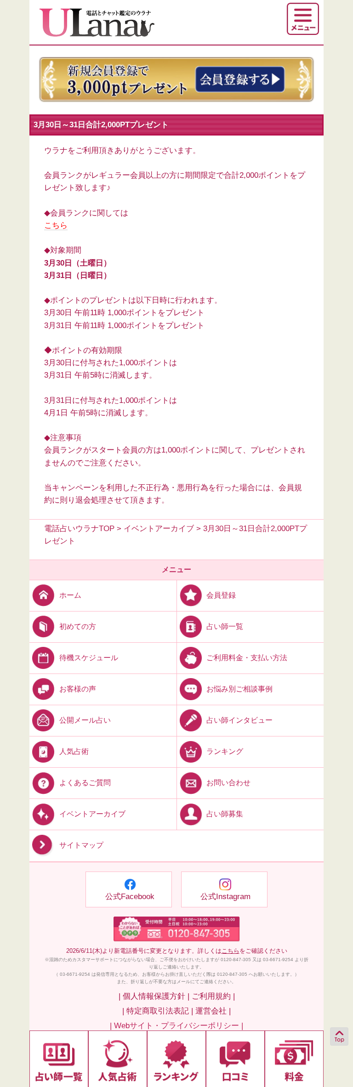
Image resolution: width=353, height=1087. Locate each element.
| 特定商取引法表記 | (157, 1011)
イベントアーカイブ (92, 814)
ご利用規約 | (213, 996)
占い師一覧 (224, 626)
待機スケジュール (88, 657)
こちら (56, 225)
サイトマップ (81, 845)
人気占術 (74, 751)
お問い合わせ (228, 783)
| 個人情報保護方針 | (154, 996)
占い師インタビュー (239, 720)
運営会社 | (213, 1011)
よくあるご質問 (85, 783)
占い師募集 (224, 814)
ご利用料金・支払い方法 (246, 657)
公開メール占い (85, 720)
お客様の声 (77, 689)
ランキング (224, 751)
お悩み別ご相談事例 (239, 689)
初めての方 (77, 626)
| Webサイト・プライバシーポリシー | (176, 1025)
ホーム (70, 595)
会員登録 (221, 595)
